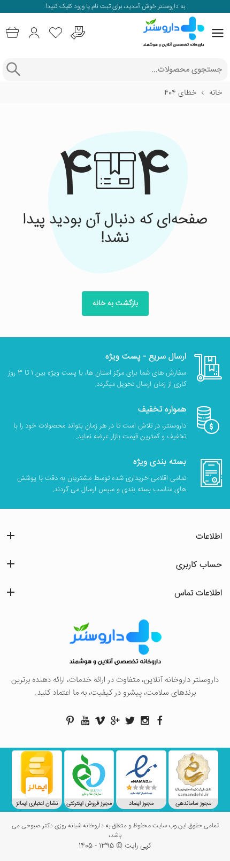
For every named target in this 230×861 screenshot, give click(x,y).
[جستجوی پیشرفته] (13, 69)
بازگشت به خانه (115, 303)
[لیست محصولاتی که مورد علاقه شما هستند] (56, 33)
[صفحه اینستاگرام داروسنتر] (144, 720)
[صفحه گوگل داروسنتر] (115, 720)
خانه (215, 93)
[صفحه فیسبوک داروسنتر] (159, 720)
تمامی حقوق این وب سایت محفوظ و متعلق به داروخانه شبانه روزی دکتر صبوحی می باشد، (115, 831)
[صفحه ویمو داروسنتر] (100, 720)
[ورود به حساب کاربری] (34, 33)
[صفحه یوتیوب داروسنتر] (85, 720)
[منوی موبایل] (218, 33)
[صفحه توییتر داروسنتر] (129, 720)
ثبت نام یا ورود (91, 7)
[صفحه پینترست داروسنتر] (70, 720)
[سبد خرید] (12, 33)
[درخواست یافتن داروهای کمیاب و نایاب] (78, 33)
